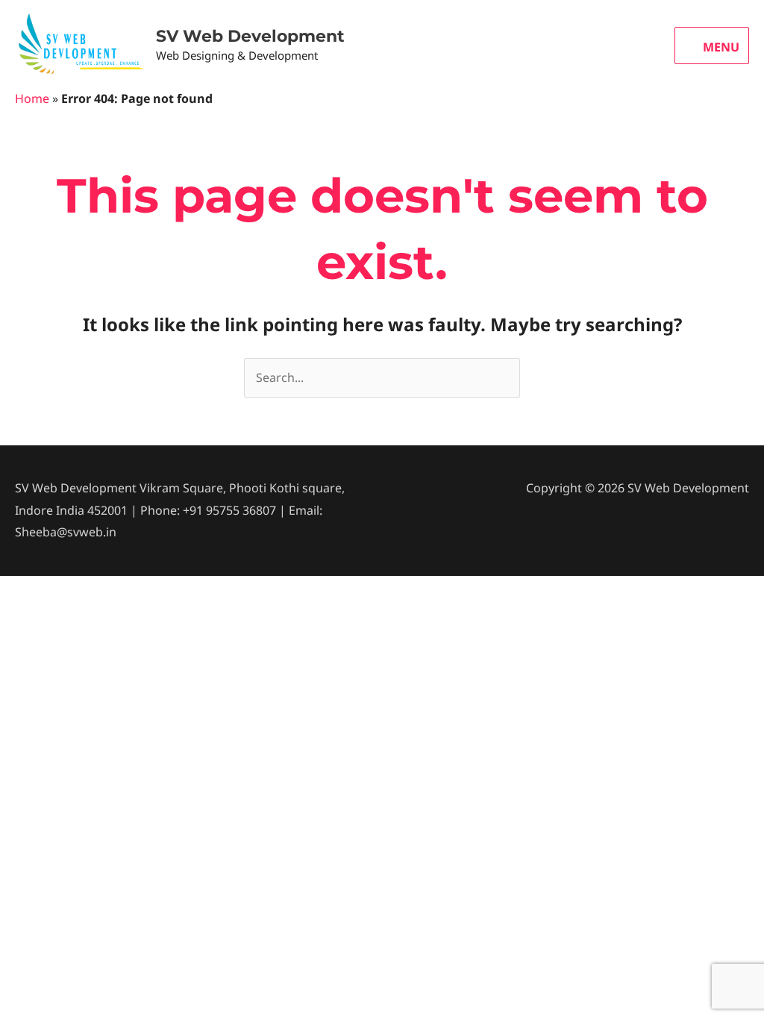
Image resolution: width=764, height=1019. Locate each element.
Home (32, 98)
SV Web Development (250, 36)
